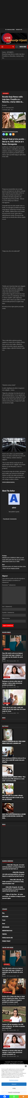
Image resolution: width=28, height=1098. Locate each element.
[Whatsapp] (6, 134)
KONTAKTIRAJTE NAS (7, 930)
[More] (13, 134)
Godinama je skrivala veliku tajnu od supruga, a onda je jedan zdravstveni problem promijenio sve (12, 683)
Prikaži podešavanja (14, 1092)
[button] (26, 1066)
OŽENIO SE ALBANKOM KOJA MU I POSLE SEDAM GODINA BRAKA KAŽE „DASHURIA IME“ (13, 742)
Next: (14, 566)
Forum (3, 920)
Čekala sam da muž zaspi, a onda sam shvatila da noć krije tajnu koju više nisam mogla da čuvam (14, 709)
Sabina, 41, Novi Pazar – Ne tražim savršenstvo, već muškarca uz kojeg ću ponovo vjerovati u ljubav (13, 896)
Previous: (13, 558)
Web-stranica (6, 618)
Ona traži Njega (7, 992)
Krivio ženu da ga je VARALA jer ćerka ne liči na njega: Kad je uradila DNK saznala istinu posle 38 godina (14, 760)
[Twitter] (10, 134)
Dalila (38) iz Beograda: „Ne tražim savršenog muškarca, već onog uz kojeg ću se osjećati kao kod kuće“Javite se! (13, 867)
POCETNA (4, 934)
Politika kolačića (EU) (7, 938)
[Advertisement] (14, 14)
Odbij (14, 1088)
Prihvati (14, 1084)
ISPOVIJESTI (5, 93)
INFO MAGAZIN (5, 927)
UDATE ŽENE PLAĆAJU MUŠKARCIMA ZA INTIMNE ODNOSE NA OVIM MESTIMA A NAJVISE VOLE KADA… (14, 816)
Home (3, 923)
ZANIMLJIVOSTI (7, 1020)
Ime (7, 606)
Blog (3, 913)
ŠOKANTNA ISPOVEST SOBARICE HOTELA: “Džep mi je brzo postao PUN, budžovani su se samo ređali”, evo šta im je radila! (13, 778)
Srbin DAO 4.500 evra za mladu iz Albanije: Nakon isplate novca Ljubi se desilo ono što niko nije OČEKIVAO (12, 797)
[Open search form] (13, 46)
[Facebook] (3, 134)
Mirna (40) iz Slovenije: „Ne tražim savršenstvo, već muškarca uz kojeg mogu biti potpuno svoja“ (13, 881)
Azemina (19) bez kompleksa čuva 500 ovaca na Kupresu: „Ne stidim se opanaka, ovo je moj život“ (13, 1026)
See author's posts (14, 512)
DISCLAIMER (5, 916)
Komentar (8, 585)
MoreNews (13, 1064)
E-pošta (8, 612)
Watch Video (23, 47)
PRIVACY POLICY (6, 941)
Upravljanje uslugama (13, 1080)
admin (5, 105)
